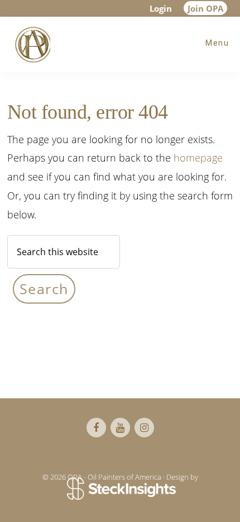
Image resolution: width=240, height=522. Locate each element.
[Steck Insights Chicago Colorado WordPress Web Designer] (120, 490)
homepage (198, 157)
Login (161, 8)
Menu (217, 43)
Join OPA (205, 8)
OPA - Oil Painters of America (30, 44)
